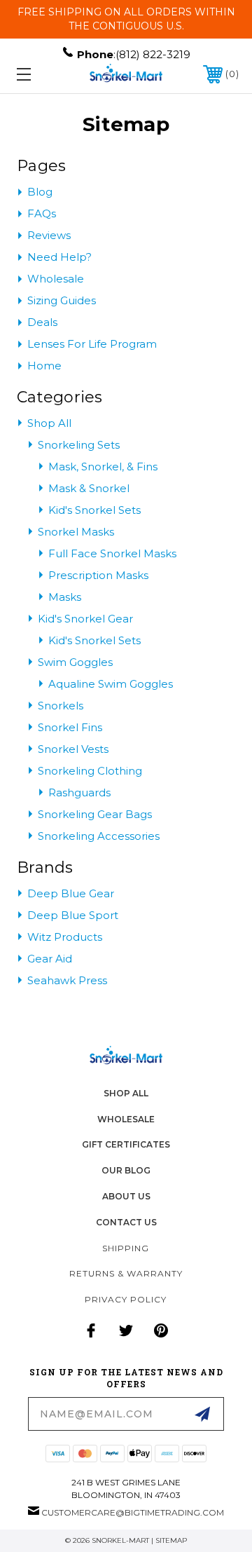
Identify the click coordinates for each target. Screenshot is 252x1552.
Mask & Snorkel (89, 488)
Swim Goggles (75, 662)
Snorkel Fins (70, 727)
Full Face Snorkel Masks (112, 553)
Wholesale (55, 278)
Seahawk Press (67, 980)
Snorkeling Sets (79, 444)
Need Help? (59, 257)
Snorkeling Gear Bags (95, 814)
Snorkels (60, 705)
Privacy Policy (126, 1299)
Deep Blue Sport (72, 915)
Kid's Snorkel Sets (94, 510)
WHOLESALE (126, 1119)
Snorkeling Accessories (99, 836)
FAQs (41, 213)
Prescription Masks (98, 575)
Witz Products (64, 937)
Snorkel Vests (73, 749)
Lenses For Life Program (92, 343)
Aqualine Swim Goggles (110, 683)
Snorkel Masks (76, 531)
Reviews (49, 235)
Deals (42, 322)
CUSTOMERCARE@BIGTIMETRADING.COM (132, 1512)
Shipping (125, 1248)
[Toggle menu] (38, 74)
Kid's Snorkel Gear (85, 618)
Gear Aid (49, 958)
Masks (64, 597)
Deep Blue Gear (70, 893)
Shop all (49, 423)
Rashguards (79, 792)
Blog (39, 191)
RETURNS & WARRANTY (126, 1273)
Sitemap (171, 1540)
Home (44, 365)
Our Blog (126, 1170)
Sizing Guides (61, 300)
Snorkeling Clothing (90, 770)
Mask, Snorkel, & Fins (103, 466)
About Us (126, 1196)
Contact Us (126, 1222)
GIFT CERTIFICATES (126, 1144)
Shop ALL (126, 1093)
